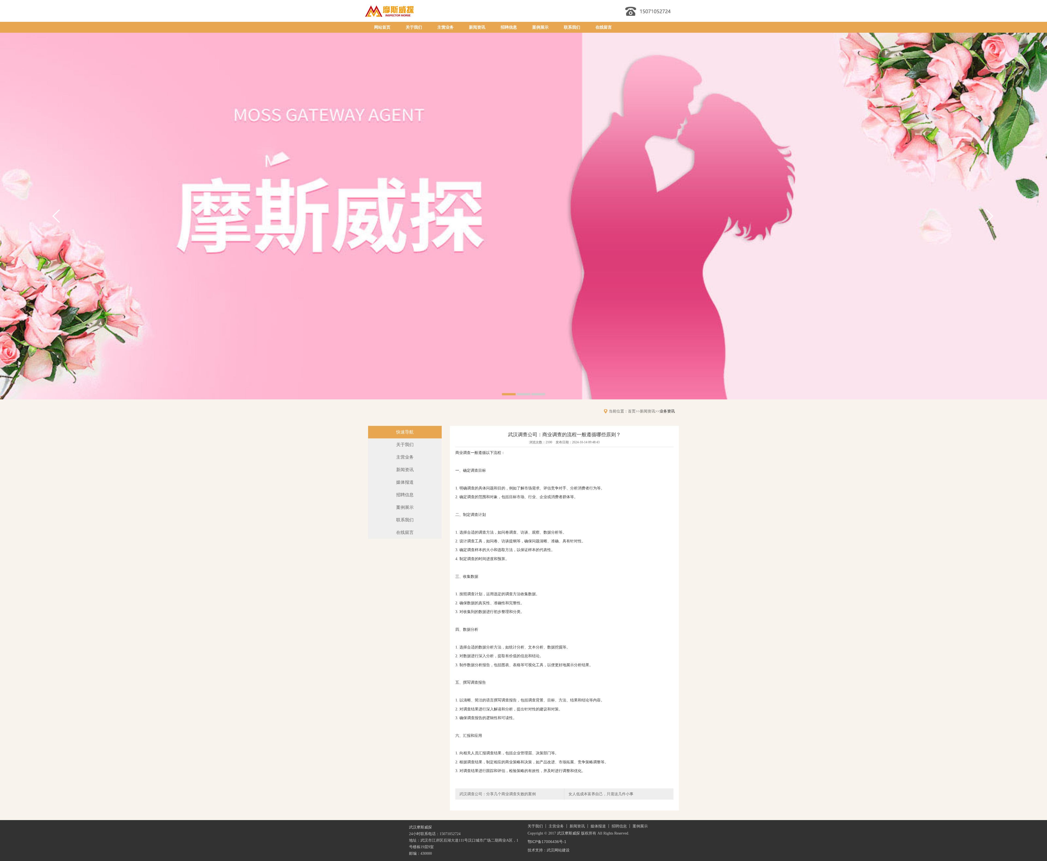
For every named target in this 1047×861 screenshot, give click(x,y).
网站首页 (382, 27)
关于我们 (414, 27)
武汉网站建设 (558, 850)
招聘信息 (509, 27)
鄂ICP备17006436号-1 (547, 841)
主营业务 (445, 27)
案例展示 (540, 27)
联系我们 (572, 27)
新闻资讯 (477, 27)
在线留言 (603, 27)
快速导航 (405, 432)
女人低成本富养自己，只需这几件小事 (600, 794)
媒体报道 (405, 482)
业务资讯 (667, 411)
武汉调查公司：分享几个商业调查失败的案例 (497, 794)
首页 (632, 411)
